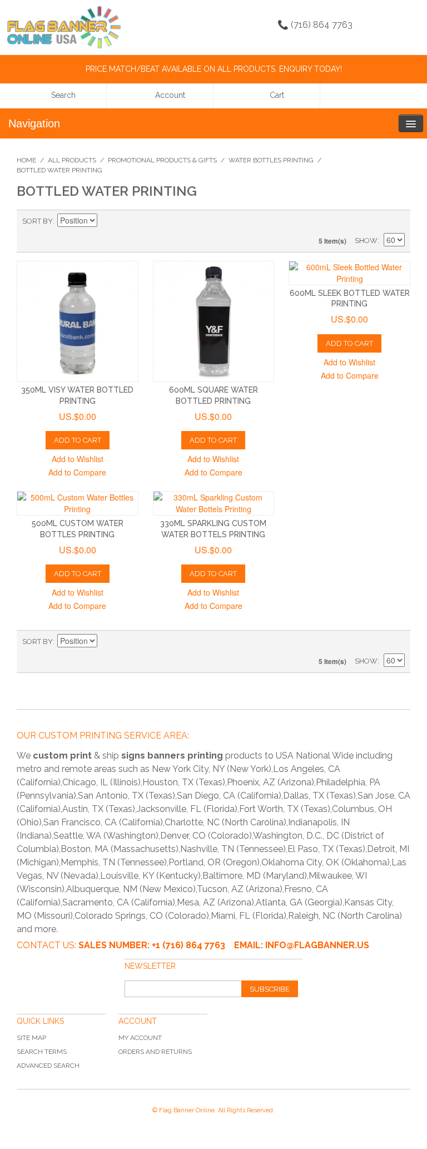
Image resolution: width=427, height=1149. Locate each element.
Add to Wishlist (77, 458)
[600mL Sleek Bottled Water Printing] (349, 273)
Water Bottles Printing (271, 160)
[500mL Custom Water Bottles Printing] (77, 503)
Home (26, 160)
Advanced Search (48, 1065)
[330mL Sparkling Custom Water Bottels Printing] (214, 503)
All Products (72, 160)
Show (366, 240)
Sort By (37, 221)
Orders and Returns (155, 1052)
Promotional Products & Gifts (162, 160)
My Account (140, 1038)
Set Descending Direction (107, 221)
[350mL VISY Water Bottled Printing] (77, 322)
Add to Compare (77, 472)
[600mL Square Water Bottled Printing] (214, 322)
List (396, 221)
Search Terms (42, 1052)
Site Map (31, 1038)
